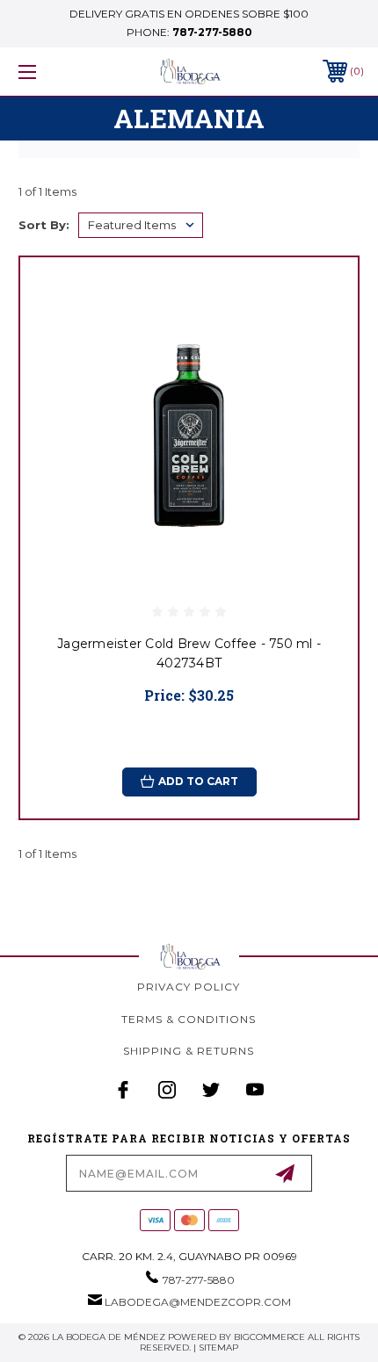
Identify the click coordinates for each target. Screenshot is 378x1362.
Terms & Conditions (188, 1019)
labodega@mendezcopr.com (198, 1301)
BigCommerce (269, 1337)
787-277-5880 (212, 32)
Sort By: (43, 225)
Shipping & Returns (188, 1050)
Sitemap (218, 1347)
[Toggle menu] (52, 71)
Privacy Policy (188, 986)
